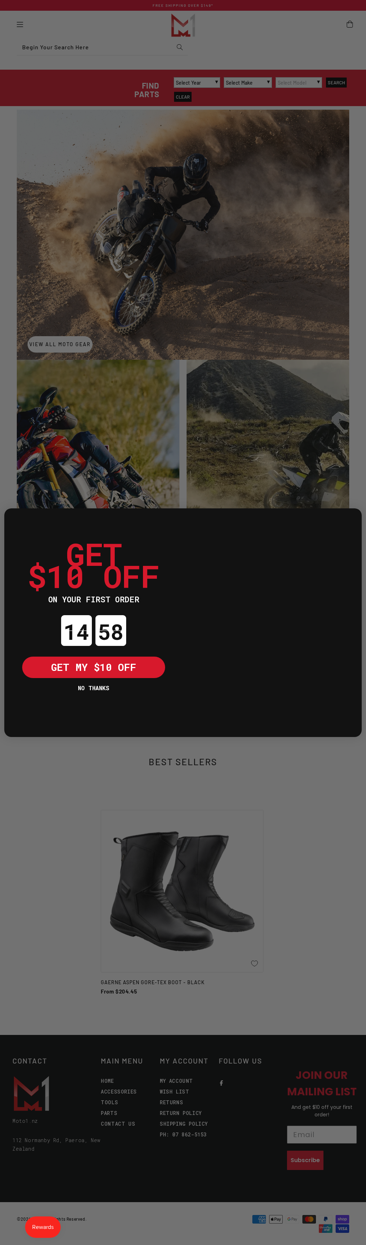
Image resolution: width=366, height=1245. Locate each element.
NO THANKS (93, 688)
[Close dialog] (15, 519)
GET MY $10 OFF (93, 667)
